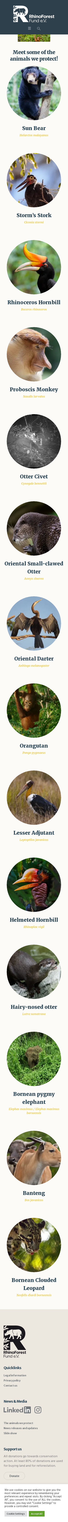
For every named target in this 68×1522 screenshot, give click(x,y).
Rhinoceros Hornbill (33, 302)
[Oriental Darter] (34, 623)
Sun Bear (34, 128)
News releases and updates (21, 1428)
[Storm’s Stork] (34, 180)
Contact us (10, 1385)
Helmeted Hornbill (34, 920)
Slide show (10, 1433)
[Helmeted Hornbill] (34, 884)
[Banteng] (34, 1157)
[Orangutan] (34, 710)
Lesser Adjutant (33, 833)
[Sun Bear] (34, 93)
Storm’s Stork (34, 215)
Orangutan (34, 745)
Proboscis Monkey (34, 389)
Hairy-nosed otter (34, 1007)
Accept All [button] (36, 1513)
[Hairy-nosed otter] (34, 971)
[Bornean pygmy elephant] (34, 1058)
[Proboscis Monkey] (34, 354)
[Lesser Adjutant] (34, 797)
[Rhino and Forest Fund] (34, 14)
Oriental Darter (34, 658)
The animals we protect (18, 1423)
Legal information (15, 1375)
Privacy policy (12, 1380)
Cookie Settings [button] (16, 1513)
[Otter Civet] (34, 441)
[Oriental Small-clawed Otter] (34, 528)
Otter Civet (34, 476)
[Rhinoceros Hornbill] (34, 267)
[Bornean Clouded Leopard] (34, 1244)
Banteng (34, 1193)
